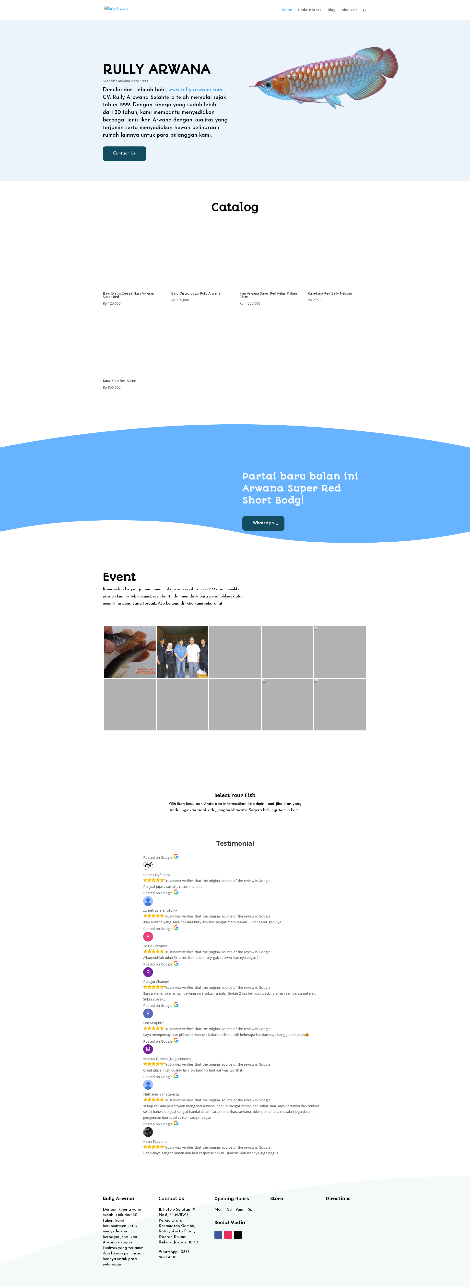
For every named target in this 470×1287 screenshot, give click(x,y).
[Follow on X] (238, 1235)
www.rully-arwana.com (195, 90)
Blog (331, 10)
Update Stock (309, 10)
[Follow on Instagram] (228, 1235)
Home (287, 10)
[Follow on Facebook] (218, 1235)
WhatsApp (263, 523)
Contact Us (124, 153)
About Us (349, 10)
